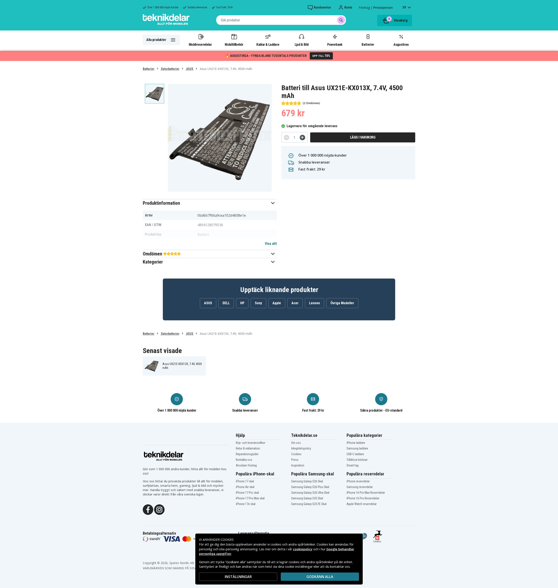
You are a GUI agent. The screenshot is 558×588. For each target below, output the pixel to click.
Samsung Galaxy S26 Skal (307, 481)
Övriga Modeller (342, 303)
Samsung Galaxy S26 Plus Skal (310, 487)
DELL (226, 303)
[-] (286, 137)
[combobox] (281, 20)
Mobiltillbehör (234, 44)
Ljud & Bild (301, 44)
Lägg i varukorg (363, 137)
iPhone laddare (356, 442)
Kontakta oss (244, 459)
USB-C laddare (355, 454)
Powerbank (334, 44)
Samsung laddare (357, 448)
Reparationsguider (247, 454)
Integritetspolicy (301, 448)
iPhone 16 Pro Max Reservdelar (366, 492)
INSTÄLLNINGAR (238, 576)
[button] (210, 203)
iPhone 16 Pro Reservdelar (363, 498)
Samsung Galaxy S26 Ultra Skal (310, 492)
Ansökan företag (246, 465)
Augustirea (400, 44)
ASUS (189, 69)
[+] (302, 137)
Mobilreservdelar (200, 44)
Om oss (296, 442)
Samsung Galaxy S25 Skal (307, 498)
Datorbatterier (169, 69)
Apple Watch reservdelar (362, 504)
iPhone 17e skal (245, 504)
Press (294, 459)
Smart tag (353, 465)
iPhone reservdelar (358, 481)
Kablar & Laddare (267, 44)
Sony (258, 303)
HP (242, 303)
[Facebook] (148, 509)
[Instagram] (159, 509)
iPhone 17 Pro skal (247, 492)
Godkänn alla (319, 576)
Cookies (296, 454)
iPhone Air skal (245, 487)
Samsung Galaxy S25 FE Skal (309, 504)
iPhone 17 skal (245, 481)
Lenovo (314, 303)
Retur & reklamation (248, 448)
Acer (295, 303)
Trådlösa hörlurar (357, 459)
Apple (276, 303)
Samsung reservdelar (360, 487)
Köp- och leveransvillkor (250, 442)
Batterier (368, 44)
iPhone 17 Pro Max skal (250, 498)
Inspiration (297, 465)
